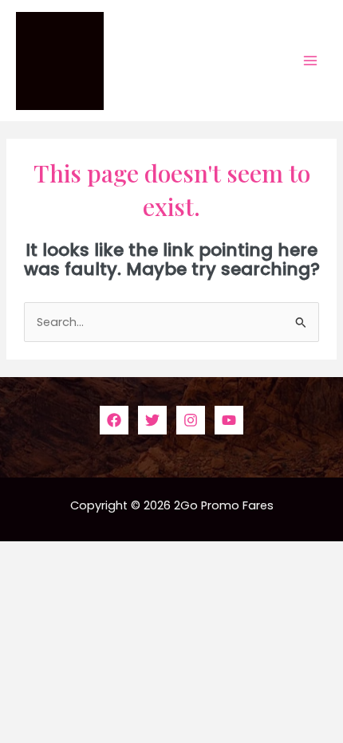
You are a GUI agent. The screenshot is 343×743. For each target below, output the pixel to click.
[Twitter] (152, 420)
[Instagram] (190, 420)
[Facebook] (114, 420)
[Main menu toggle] (310, 60)
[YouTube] (229, 420)
